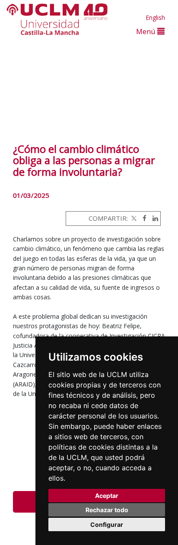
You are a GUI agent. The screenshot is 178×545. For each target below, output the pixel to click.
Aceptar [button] (106, 495)
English (155, 17)
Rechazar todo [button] (107, 509)
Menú (146, 31)
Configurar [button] (106, 524)
